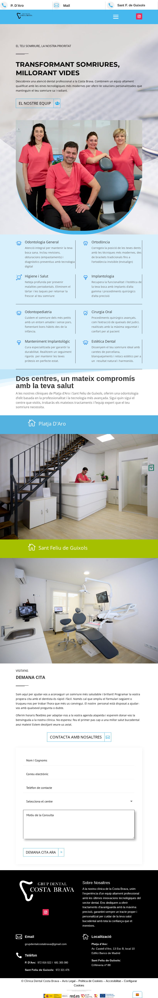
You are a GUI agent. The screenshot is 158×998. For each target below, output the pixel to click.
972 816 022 (44, 962)
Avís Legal (68, 981)
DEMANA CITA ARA (41, 852)
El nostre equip (35, 103)
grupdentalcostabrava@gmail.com (46, 944)
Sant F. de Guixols (131, 5)
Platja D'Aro (52, 423)
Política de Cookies (90, 981)
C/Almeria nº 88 (101, 965)
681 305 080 (61, 962)
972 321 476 (62, 969)
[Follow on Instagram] (139, 16)
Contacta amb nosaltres (76, 737)
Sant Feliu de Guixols (63, 547)
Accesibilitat (113, 981)
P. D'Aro (17, 6)
